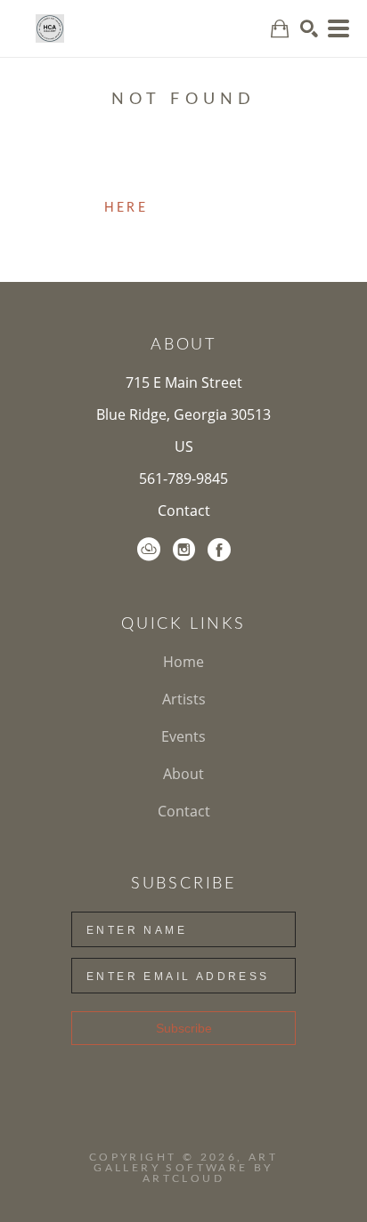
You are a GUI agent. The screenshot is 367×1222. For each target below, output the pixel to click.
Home (183, 661)
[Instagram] (184, 549)
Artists (184, 699)
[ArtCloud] (148, 549)
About (183, 774)
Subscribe (184, 1028)
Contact (184, 510)
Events (183, 736)
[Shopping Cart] (280, 29)
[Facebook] (219, 549)
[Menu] (338, 28)
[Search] (309, 28)
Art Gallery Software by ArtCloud (186, 1168)
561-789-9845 (183, 478)
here (126, 208)
